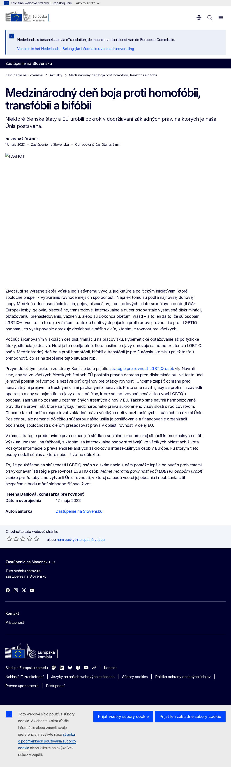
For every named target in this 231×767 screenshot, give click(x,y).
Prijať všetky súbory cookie (123, 716)
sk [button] (199, 18)
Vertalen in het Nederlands (38, 48)
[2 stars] (12, 539)
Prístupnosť (14, 622)
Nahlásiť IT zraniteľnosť (24, 676)
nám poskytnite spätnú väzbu (81, 539)
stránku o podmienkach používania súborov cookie (47, 741)
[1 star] (9, 539)
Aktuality (56, 75)
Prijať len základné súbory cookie (190, 716)
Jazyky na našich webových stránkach (83, 676)
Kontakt (110, 667)
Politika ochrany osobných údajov (183, 676)
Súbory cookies (135, 676)
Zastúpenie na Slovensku (24, 75)
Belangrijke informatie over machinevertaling (98, 48)
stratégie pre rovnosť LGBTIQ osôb (141, 368)
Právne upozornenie (22, 685)
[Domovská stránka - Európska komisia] (32, 16)
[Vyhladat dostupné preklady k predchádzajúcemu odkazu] (177, 369)
